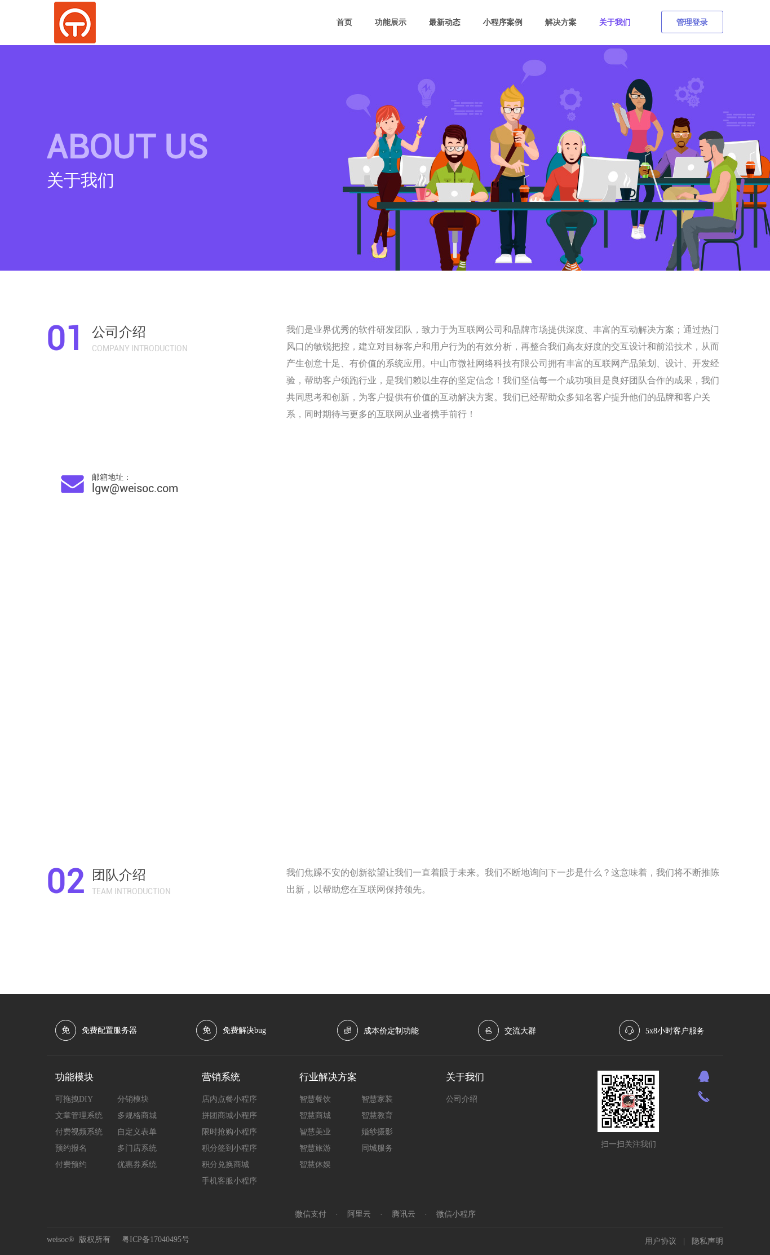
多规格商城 (137, 1115)
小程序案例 (503, 22)
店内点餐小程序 (229, 1099)
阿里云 (359, 1214)
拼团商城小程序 (229, 1115)
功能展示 (390, 22)
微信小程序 (456, 1214)
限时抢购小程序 (229, 1132)
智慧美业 (315, 1132)
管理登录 (692, 22)
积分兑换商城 (225, 1164)
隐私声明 (707, 1241)
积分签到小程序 (229, 1148)
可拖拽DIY (74, 1099)
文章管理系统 (79, 1115)
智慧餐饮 (315, 1099)
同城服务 (377, 1148)
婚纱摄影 (377, 1132)
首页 (344, 22)
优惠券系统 (137, 1164)
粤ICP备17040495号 (155, 1239)
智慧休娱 (315, 1164)
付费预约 (71, 1164)
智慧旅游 (315, 1148)
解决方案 (561, 22)
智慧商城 (315, 1115)
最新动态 (445, 22)
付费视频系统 (79, 1132)
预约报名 (71, 1148)
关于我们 (615, 22)
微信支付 (310, 1214)
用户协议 (660, 1241)
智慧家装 (377, 1099)
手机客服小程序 (229, 1181)
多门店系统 (137, 1148)
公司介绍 (461, 1099)
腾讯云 (403, 1214)
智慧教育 (377, 1115)
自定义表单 (137, 1132)
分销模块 (133, 1099)
